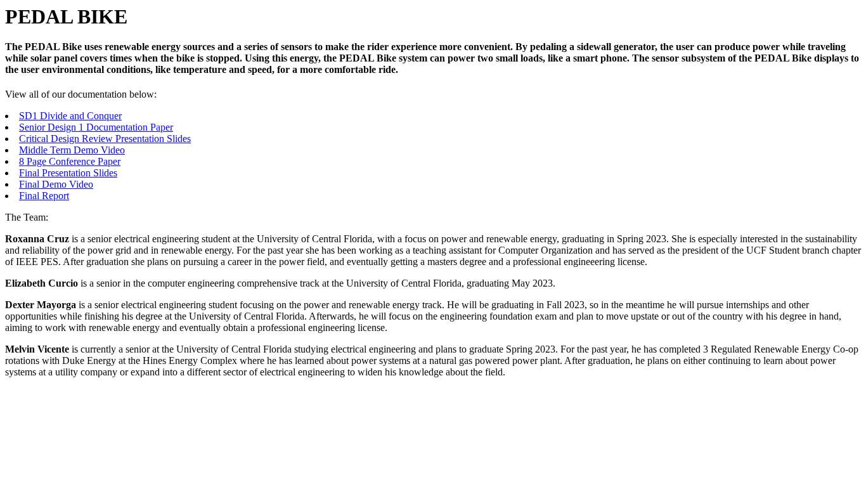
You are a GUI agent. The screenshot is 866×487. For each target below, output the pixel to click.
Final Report (44, 195)
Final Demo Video (56, 184)
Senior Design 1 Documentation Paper (96, 127)
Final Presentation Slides (68, 172)
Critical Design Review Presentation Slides (105, 138)
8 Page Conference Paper (69, 161)
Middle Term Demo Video (72, 150)
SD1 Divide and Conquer (70, 115)
